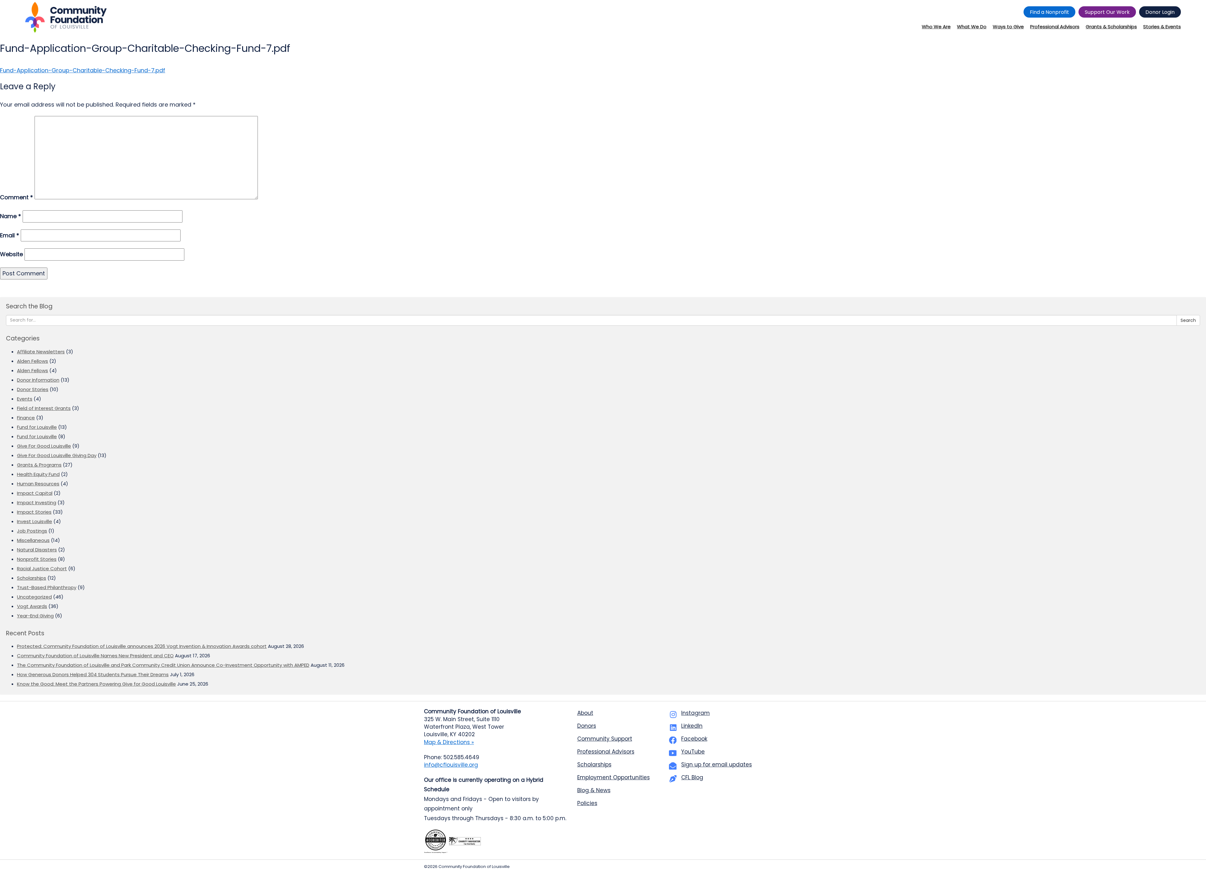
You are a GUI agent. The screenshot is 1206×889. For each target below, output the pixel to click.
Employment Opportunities (613, 777)
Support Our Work (1107, 12)
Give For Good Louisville (44, 446)
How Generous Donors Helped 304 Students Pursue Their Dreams (93, 674)
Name (10, 216)
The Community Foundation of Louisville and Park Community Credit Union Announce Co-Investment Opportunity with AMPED (163, 665)
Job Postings (32, 530)
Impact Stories (34, 512)
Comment (16, 197)
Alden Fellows (32, 361)
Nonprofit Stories (37, 559)
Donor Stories (32, 389)
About (585, 713)
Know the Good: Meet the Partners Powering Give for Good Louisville (96, 684)
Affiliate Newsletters (41, 351)
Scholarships (31, 578)
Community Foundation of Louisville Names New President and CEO (95, 655)
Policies (587, 803)
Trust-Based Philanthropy (46, 587)
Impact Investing (36, 502)
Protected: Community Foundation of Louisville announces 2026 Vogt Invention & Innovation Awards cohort (142, 646)
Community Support (604, 739)
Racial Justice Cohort (42, 568)
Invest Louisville (34, 521)
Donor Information (38, 380)
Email (9, 235)
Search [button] (1188, 320)
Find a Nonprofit (1049, 12)
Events (24, 398)
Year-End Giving (35, 615)
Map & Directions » (449, 742)
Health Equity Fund (38, 474)
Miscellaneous (33, 540)
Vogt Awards (32, 606)
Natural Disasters (37, 549)
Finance (26, 417)
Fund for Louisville (37, 427)
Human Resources (38, 483)
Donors (586, 726)
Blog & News (594, 790)
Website (11, 254)
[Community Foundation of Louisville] (66, 17)
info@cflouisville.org (451, 765)
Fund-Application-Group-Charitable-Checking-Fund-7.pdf (82, 70)
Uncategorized (34, 597)
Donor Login (1160, 12)
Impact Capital (34, 493)
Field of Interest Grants (44, 408)
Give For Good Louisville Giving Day (56, 455)
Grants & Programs (39, 464)
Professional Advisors (605, 751)
